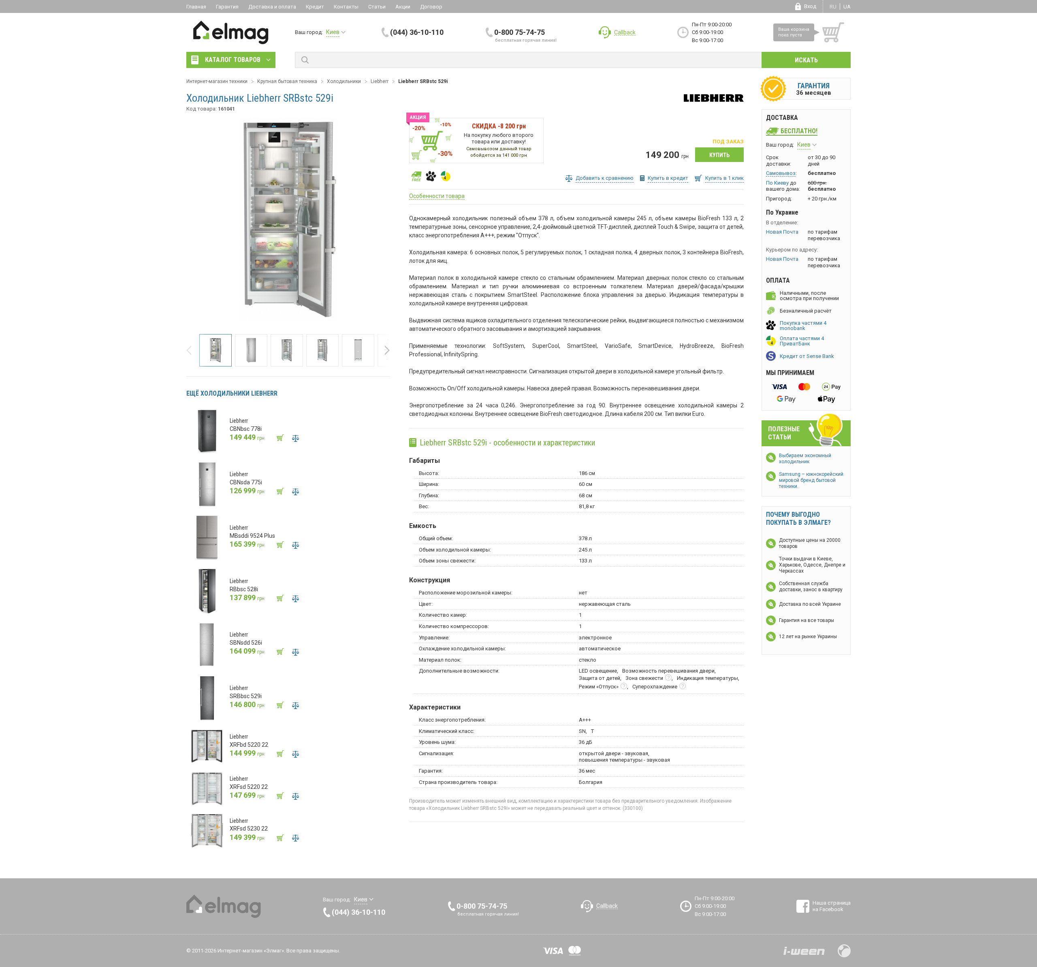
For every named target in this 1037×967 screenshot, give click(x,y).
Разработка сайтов (804, 951)
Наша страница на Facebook (832, 906)
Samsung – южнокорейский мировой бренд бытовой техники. (811, 480)
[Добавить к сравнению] (295, 438)
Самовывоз (781, 173)
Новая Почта (782, 232)
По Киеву (777, 183)
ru (833, 6)
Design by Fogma (844, 950)
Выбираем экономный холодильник (805, 458)
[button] (191, 350)
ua (847, 6)
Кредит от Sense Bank (807, 356)
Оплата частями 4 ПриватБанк (802, 341)
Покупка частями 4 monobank (803, 325)
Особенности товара (437, 196)
